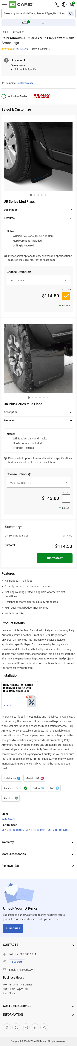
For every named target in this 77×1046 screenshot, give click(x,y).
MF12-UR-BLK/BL (58, 830)
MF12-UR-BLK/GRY (12, 830)
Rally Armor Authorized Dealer (15, 788)
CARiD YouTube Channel (26, 1027)
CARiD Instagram (44, 1027)
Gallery (38, 788)
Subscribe (13, 928)
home (4, 32)
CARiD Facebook (7, 1027)
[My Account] (64, 4)
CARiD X (16, 1027)
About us (10, 798)
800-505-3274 (28, 954)
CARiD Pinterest (35, 1027)
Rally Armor (18, 32)
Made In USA (34, 778)
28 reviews (22, 49)
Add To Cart (55, 558)
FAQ (54, 788)
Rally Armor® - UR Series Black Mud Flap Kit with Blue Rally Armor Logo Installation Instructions (18, 687)
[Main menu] (4, 4)
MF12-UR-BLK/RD (35, 830)
